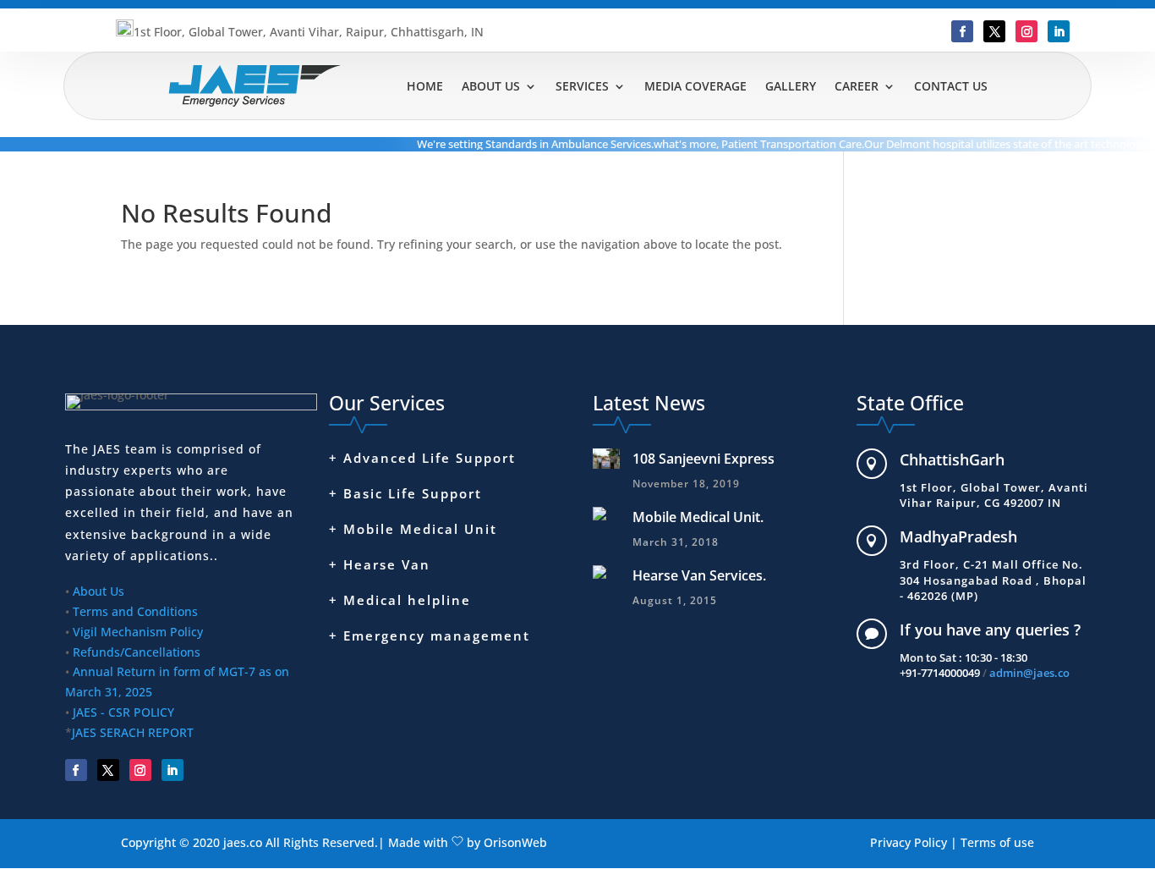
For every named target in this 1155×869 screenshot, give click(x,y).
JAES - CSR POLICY (121, 712)
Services (582, 86)
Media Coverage (695, 86)
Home (425, 86)
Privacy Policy (908, 842)
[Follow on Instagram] (1026, 31)
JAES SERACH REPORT (133, 732)
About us (491, 86)
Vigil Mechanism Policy (138, 632)
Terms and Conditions (135, 611)
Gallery (790, 86)
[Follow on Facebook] (962, 31)
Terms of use (997, 842)
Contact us (951, 86)
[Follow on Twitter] (994, 31)
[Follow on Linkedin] (1059, 31)
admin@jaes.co (1029, 672)
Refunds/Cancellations (136, 652)
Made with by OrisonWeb (467, 842)
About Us (98, 591)
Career (857, 86)
